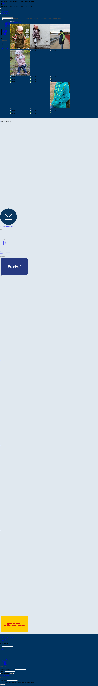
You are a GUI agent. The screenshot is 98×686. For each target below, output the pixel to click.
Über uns (4, 21)
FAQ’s (6, 28)
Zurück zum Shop (5, 48)
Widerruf (4, 638)
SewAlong (4, 30)
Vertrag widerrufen (6, 641)
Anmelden (11, 673)
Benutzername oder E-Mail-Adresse (7, 669)
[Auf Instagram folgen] (36, 235)
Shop (3, 20)
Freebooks (4, 32)
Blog (3, 29)
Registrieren (2, 684)
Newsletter (4, 33)
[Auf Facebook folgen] (36, 232)
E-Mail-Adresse (3, 680)
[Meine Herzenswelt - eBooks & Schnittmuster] (4, 11)
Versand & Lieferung (6, 639)
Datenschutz (4, 636)
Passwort (2, 671)
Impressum (4, 635)
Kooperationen (7, 26)
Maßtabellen (7, 23)
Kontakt (3, 3)
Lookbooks (4, 31)
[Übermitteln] (2, 19)
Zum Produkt (12, 21)
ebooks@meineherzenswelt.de (6, 226)
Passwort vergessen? (4, 675)
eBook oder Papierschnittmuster (11, 653)
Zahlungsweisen (5, 640)
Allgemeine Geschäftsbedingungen (9, 637)
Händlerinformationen (9, 25)
